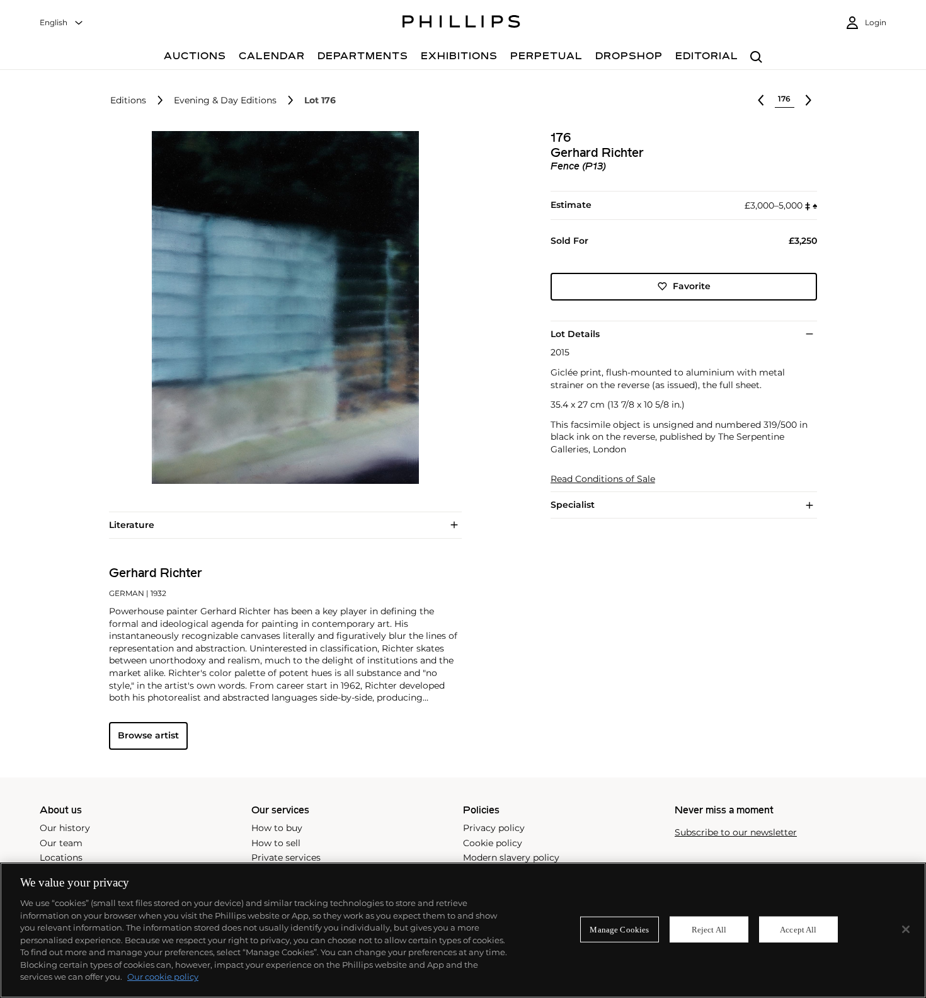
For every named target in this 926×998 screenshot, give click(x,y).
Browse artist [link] (148, 735)
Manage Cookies (619, 929)
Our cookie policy (162, 977)
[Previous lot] (761, 100)
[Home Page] (461, 23)
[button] (281, 307)
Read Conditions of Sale (603, 479)
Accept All (798, 929)
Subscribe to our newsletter (736, 832)
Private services (286, 857)
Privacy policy (494, 828)
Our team (61, 843)
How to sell (275, 843)
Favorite (692, 286)
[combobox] (62, 23)
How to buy (276, 828)
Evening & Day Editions (225, 100)
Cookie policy (492, 843)
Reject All (709, 929)
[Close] (906, 929)
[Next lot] (808, 100)
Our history (65, 828)
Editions (128, 100)
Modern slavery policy (511, 857)
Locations (61, 857)
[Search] (756, 57)
